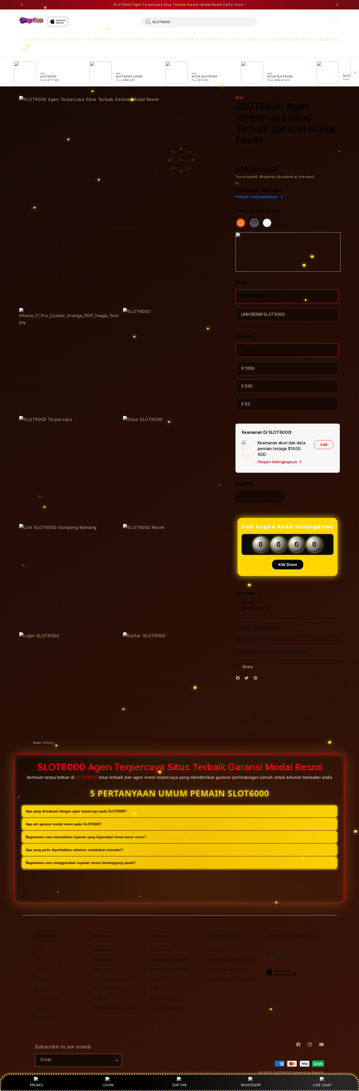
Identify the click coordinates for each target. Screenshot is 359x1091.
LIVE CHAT (322, 1085)
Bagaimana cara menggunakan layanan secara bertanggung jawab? (81, 863)
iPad (39, 960)
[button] (29, 39)
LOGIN (108, 1085)
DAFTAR (179, 1085)
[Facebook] (239, 679)
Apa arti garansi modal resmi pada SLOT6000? (64, 824)
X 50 (245, 404)
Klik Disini (287, 564)
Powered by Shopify (308, 1072)
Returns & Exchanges (170, 969)
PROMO (36, 1085)
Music (40, 989)
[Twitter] (248, 679)
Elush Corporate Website (231, 979)
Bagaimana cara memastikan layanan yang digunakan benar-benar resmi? (86, 837)
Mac (39, 950)
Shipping (267, 177)
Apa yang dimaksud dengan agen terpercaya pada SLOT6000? (76, 811)
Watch (41, 979)
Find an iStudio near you (231, 960)
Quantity (244, 483)
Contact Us (161, 979)
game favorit (47, 998)
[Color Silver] (267, 223)
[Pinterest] (256, 679)
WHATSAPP (251, 1085)
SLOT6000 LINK (157, 39)
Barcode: (275, 151)
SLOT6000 (29, 39)
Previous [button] (21, 4)
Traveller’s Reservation (114, 1008)
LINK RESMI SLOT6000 (195, 39)
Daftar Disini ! (234, 5)
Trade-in (101, 998)
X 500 (247, 386)
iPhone (41, 969)
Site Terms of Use (167, 1008)
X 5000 (248, 350)
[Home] (31, 20)
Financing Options (110, 989)
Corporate (102, 960)
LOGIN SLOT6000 (309, 39)
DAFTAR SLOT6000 (235, 39)
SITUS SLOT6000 (91, 39)
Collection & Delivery (170, 960)
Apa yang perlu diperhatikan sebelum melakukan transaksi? (74, 850)
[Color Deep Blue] (254, 223)
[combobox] (199, 22)
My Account (162, 950)
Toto (39, 1008)
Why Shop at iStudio (227, 969)
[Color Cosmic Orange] (240, 223)
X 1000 (247, 368)
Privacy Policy (164, 998)
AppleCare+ (103, 950)
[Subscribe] (116, 1060)
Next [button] (337, 4)
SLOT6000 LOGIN (57, 39)
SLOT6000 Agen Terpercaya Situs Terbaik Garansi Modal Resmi (179, 5)
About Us (217, 950)
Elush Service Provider (114, 979)
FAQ (154, 989)
